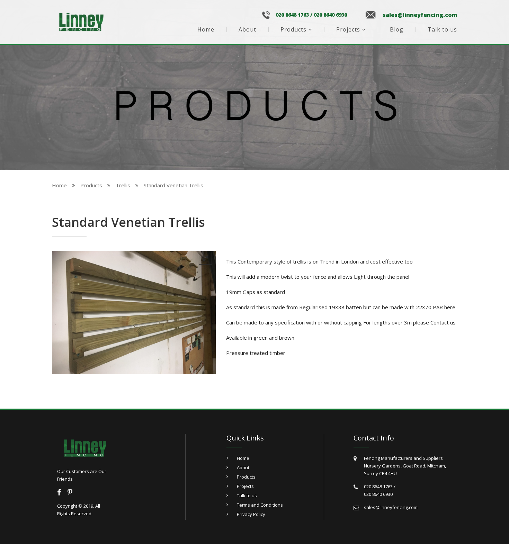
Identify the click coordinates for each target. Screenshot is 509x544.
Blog (396, 29)
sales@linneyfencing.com (420, 15)
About (247, 29)
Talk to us (442, 29)
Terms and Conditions (260, 505)
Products (293, 29)
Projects (348, 29)
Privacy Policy (251, 514)
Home (205, 29)
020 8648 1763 (292, 14)
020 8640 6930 (330, 14)
